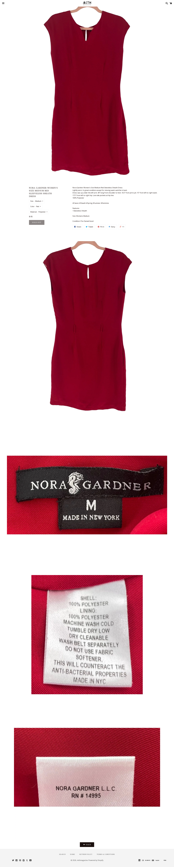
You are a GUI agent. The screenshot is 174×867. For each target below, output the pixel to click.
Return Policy (85, 854)
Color (32, 206)
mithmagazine (82, 860)
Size (31, 201)
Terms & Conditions (106, 854)
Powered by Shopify (95, 860)
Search (62, 854)
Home (72, 854)
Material (33, 212)
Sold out (36, 222)
